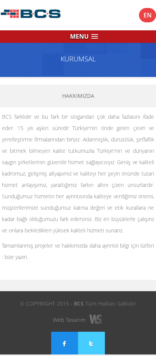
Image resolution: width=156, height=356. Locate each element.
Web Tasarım (69, 319)
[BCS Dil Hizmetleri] (41, 15)
